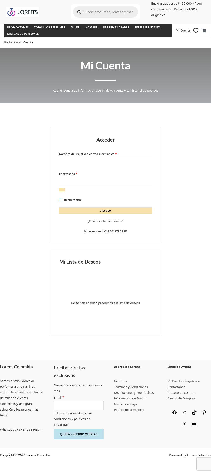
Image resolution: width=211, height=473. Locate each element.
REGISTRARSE (117, 231)
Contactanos (176, 387)
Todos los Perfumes (49, 27)
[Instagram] (184, 414)
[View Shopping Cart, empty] (204, 30)
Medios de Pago (125, 404)
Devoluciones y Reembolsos (134, 392)
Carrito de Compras (181, 398)
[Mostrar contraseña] (62, 189)
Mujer (75, 27)
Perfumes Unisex (147, 27)
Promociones (17, 27)
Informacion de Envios (130, 398)
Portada (9, 42)
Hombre (91, 27)
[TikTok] (194, 414)
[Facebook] (174, 414)
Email (59, 397)
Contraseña (76, 173)
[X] (184, 425)
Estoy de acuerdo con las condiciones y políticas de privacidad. (73, 419)
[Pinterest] (204, 414)
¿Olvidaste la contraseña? (106, 221)
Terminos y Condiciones (131, 387)
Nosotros (120, 381)
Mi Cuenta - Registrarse (184, 381)
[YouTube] (194, 425)
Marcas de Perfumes (23, 34)
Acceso (105, 210)
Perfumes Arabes (116, 27)
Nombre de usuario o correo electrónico (95, 153)
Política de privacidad (129, 410)
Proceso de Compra (181, 392)
